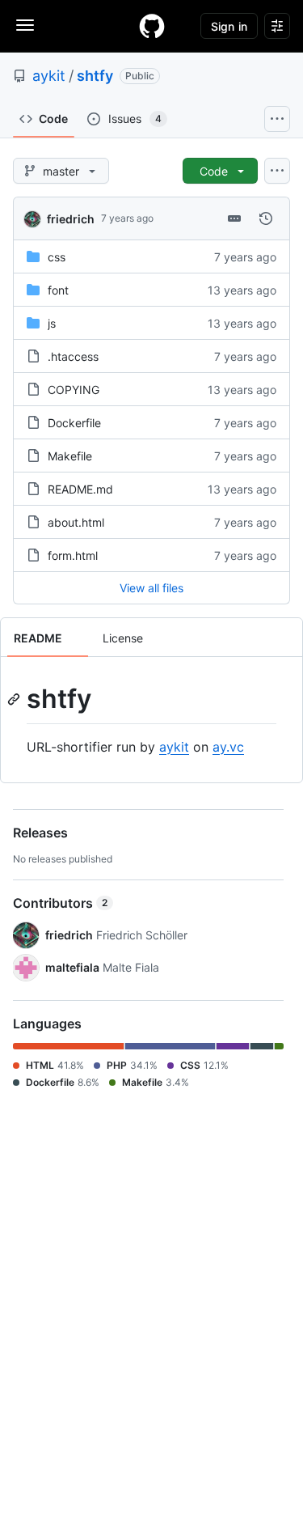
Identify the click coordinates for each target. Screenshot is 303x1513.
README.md (80, 489)
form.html (73, 555)
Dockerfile (74, 423)
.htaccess (73, 356)
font (58, 290)
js (52, 323)
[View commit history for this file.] (266, 218)
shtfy (95, 75)
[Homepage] (152, 26)
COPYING (73, 389)
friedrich (71, 219)
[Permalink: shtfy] (15, 699)
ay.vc (228, 747)
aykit (48, 75)
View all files (151, 588)
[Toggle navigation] (25, 25)
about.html (76, 522)
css (56, 257)
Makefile (70, 456)
